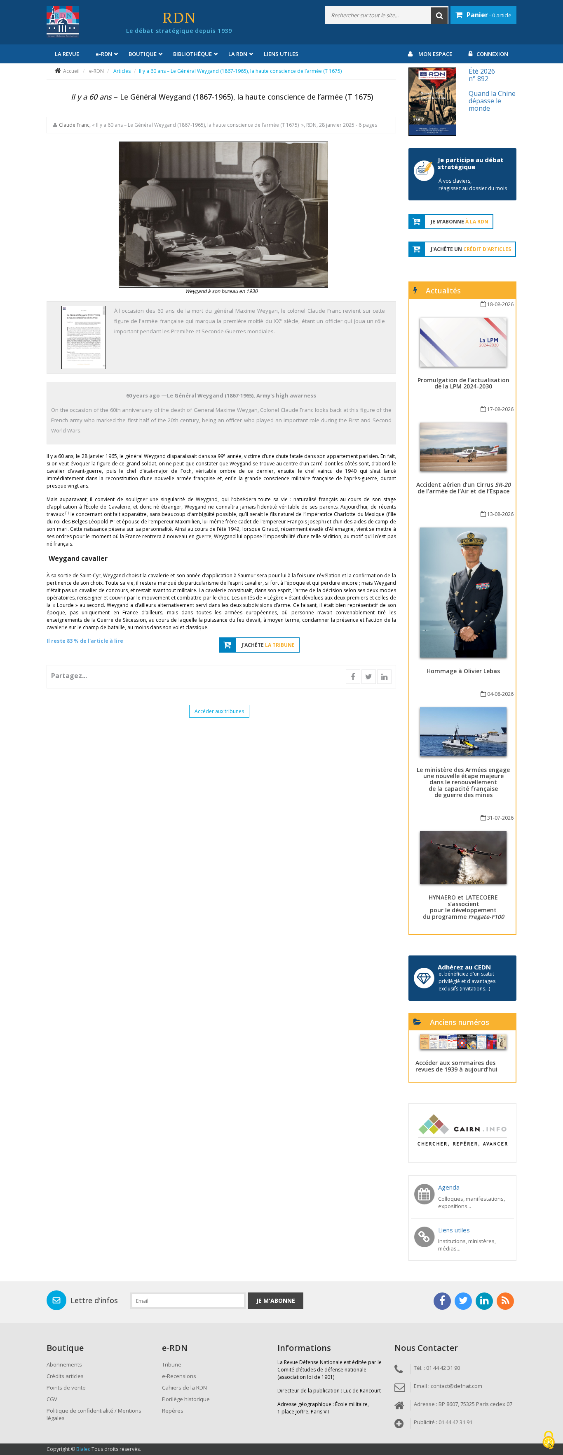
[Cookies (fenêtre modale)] (548, 1441)
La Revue (67, 54)
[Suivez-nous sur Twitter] (463, 1301)
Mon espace (435, 54)
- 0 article (489, 14)
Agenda (449, 1187)
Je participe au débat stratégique (471, 163)
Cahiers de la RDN (184, 1387)
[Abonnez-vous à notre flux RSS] (505, 1301)
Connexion (492, 54)
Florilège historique (186, 1399)
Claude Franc (74, 124)
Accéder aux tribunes (219, 711)
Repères (172, 1410)
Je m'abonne (275, 1300)
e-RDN (96, 70)
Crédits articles (65, 1376)
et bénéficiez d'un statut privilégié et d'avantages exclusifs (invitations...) (467, 981)
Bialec (83, 1449)
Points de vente (66, 1387)
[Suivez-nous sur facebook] (442, 1301)
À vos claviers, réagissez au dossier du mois (473, 184)
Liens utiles (281, 54)
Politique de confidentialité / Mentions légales (94, 1414)
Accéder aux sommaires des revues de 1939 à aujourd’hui (456, 1066)
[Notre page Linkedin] (484, 1301)
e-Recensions (179, 1376)
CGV (52, 1399)
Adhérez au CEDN (464, 967)
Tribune (171, 1364)
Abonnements (64, 1364)
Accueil (71, 70)
